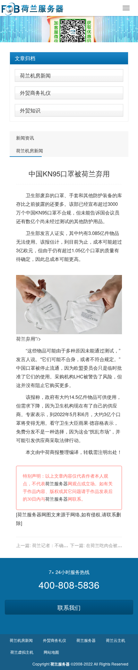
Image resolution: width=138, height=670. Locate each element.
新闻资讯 (25, 137)
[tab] (69, 58)
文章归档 (25, 58)
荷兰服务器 (56, 483)
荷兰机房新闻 (35, 75)
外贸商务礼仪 (35, 92)
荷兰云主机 (115, 640)
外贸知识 (30, 110)
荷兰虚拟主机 (21, 652)
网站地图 (51, 652)
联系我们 (69, 607)
